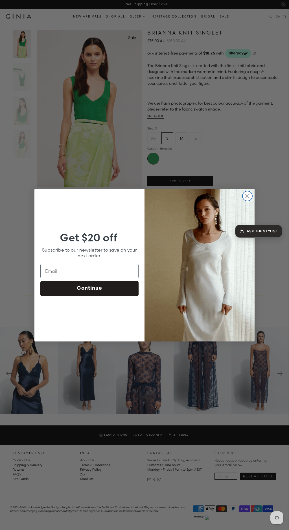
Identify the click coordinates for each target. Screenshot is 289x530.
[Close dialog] (247, 196)
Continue (89, 288)
